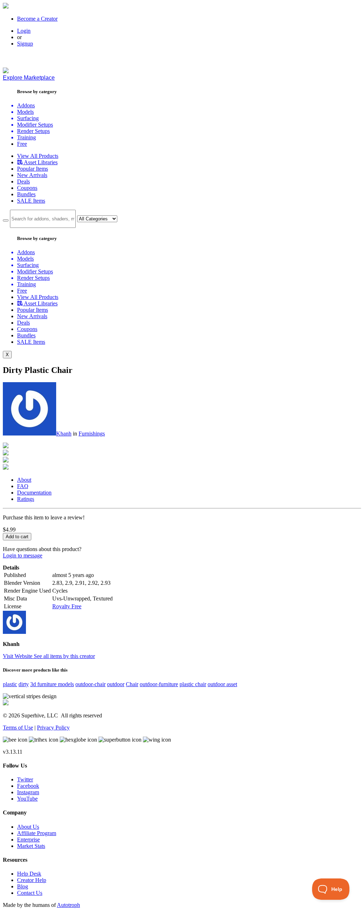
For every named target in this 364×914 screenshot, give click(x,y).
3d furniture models (52, 684)
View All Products (37, 156)
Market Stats (31, 846)
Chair (132, 684)
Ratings (25, 499)
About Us (28, 827)
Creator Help (31, 880)
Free (22, 144)
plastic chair (193, 684)
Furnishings (92, 434)
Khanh (63, 434)
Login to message (22, 555)
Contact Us (29, 893)
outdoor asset (222, 684)
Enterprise (28, 840)
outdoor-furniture (159, 684)
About (24, 480)
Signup (25, 44)
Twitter (25, 779)
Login (24, 31)
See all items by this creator (64, 656)
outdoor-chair (90, 684)
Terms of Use (18, 728)
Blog (22, 886)
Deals (23, 181)
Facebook (28, 786)
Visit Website (18, 656)
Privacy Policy (53, 728)
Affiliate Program (36, 833)
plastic (10, 684)
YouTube (27, 799)
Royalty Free (66, 606)
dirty (23, 684)
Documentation (34, 493)
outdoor (115, 684)
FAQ (22, 486)
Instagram (28, 792)
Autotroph (68, 905)
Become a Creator (37, 19)
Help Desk (29, 874)
